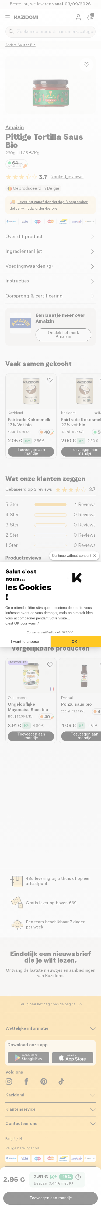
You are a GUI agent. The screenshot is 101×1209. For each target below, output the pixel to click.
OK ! (76, 641)
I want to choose (25, 641)
